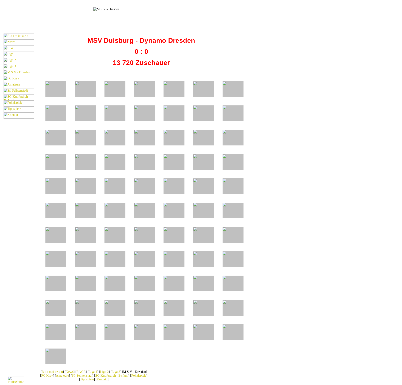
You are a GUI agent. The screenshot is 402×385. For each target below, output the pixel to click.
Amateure (62, 375)
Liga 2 (104, 371)
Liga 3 (116, 371)
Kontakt (102, 379)
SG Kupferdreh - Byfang (111, 375)
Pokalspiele (138, 375)
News (69, 371)
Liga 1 (93, 371)
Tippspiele (87, 379)
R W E (81, 371)
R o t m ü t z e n (52, 371)
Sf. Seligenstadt (82, 375)
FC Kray (47, 375)
